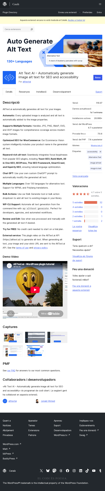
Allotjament (8, 430)
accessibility (92, 152)
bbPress (8, 453)
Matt (6, 449)
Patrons (32, 435)
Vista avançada (80, 176)
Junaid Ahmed (48, 401)
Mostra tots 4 (96, 145)
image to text (96, 168)
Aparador (32, 420)
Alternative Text (95, 157)
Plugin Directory (10, 12)
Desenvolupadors (62, 430)
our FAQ (11, 370)
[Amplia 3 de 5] (63, 335)
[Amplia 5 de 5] (41, 348)
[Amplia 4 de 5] (19, 348)
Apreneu (58, 420)
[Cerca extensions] (31, 29)
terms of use (22, 247)
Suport (99, 91)
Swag (83, 435)
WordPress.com (12, 444)
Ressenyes (24, 91)
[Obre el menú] (100, 4)
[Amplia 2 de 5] (41, 335)
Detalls (9, 91)
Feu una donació (89, 430)
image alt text (95, 163)
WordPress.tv (62, 435)
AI (100, 152)
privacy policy (40, 247)
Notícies (7, 425)
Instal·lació (41, 91)
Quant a (7, 420)
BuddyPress (10, 458)
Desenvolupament (62, 91)
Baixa (97, 77)
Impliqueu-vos (86, 420)
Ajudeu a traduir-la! (76, 20)
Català (12, 470)
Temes (31, 425)
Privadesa (8, 435)
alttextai (27, 81)
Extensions (33, 430)
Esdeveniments (87, 425)
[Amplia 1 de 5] (19, 335)
